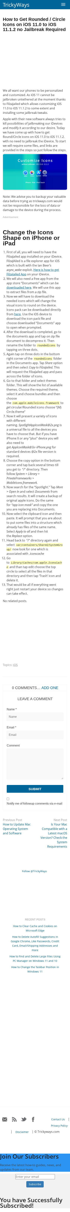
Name (12, 709)
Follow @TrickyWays (34, 871)
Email (11, 727)
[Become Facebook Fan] (33, 1119)
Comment (13, 745)
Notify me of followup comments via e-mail (34, 803)
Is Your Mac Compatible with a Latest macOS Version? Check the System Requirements (54, 835)
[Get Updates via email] (5, 1119)
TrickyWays (16, 4)
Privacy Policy (59, 1125)
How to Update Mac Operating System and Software (17, 828)
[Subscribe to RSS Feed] (14, 1119)
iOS (15, 665)
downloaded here (19, 287)
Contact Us (58, 1119)
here (17, 314)
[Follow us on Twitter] (24, 1119)
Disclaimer (22, 1132)
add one (49, 688)
